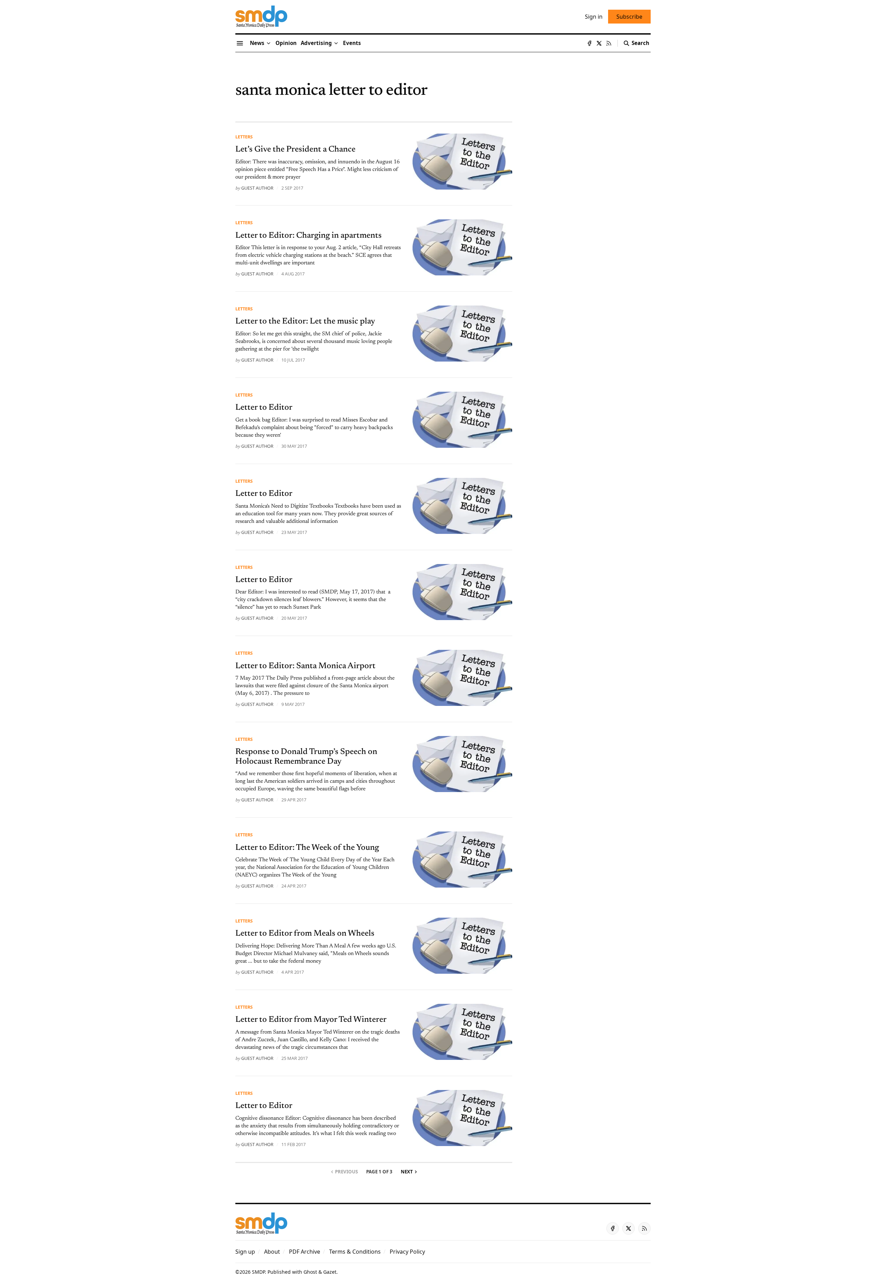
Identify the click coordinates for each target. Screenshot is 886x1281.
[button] (316, 43)
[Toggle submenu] (268, 43)
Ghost (310, 1272)
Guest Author (257, 188)
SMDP (258, 1272)
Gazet (329, 1272)
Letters (244, 137)
